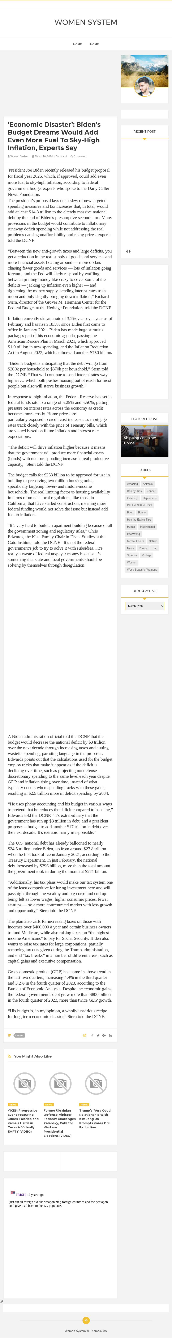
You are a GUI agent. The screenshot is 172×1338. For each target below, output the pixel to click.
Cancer (151, 491)
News (20, 1035)
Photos (143, 548)
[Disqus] (60, 1240)
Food (130, 512)
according (90, 854)
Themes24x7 (98, 1331)
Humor (131, 526)
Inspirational (147, 526)
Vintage (146, 555)
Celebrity (132, 498)
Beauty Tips (134, 491)
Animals (148, 483)
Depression (149, 498)
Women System (86, 22)
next (129, 251)
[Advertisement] (60, 84)
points (29, 759)
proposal (43, 200)
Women (131, 562)
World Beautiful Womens (142, 569)
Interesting (133, 533)
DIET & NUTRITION (139, 505)
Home (94, 44)
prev (126, 251)
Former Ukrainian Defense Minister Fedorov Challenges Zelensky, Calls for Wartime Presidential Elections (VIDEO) (60, 1123)
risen (43, 324)
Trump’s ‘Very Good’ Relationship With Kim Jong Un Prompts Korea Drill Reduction (95, 1119)
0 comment (79, 156)
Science (132, 555)
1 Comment (60, 156)
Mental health (135, 541)
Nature (153, 541)
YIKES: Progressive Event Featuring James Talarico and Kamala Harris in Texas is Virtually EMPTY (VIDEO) (23, 1121)
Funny (142, 512)
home (77, 44)
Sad (154, 548)
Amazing (132, 483)
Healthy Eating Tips (139, 519)
